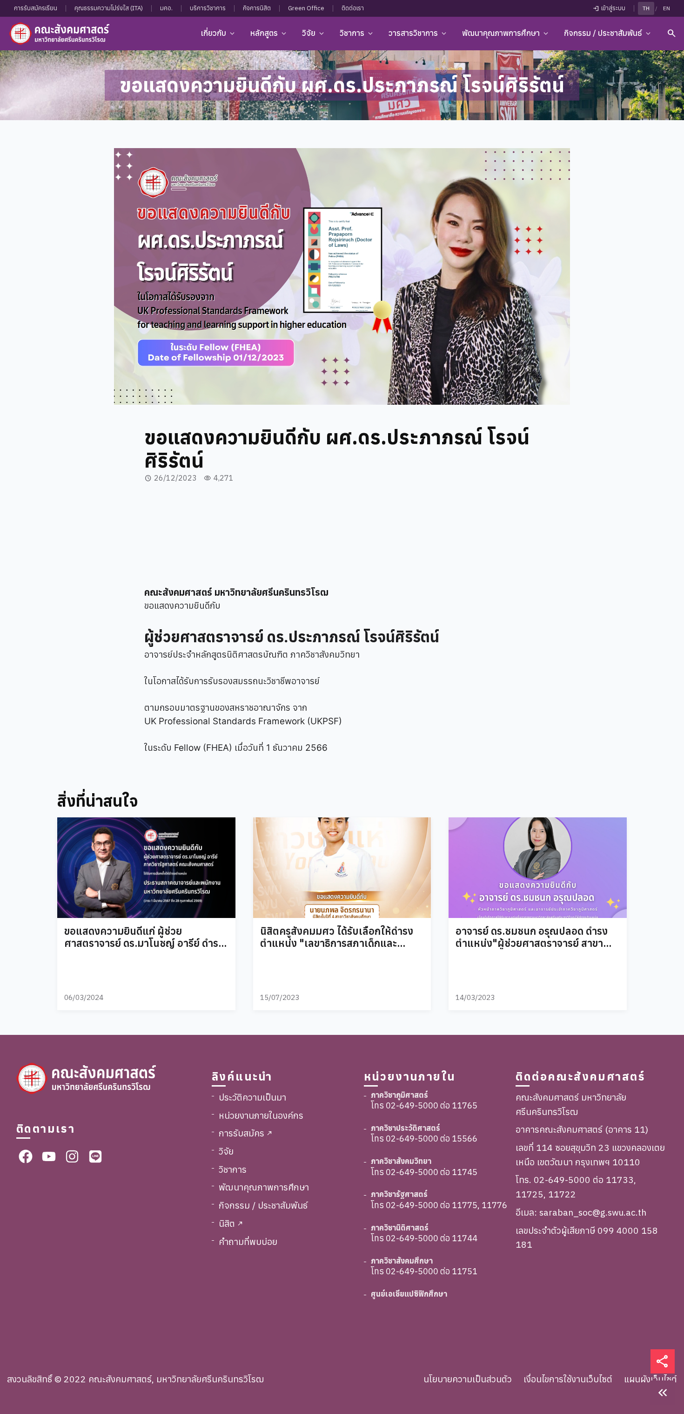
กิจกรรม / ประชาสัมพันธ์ (263, 1205)
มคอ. (166, 8)
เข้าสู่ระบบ (608, 8)
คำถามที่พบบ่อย (248, 1241)
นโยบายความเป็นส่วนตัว (467, 1379)
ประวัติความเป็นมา (252, 1097)
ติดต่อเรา (353, 8)
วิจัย (226, 1151)
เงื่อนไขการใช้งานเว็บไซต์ (567, 1379)
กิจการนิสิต (257, 8)
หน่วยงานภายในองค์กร (261, 1115)
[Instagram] (72, 1156)
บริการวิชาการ (208, 8)
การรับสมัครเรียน (35, 8)
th (646, 8)
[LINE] (95, 1156)
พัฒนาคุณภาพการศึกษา (264, 1187)
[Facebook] (25, 1156)
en (666, 8)
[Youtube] (49, 1156)
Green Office (306, 8)
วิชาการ (233, 1169)
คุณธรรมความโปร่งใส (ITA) (108, 8)
